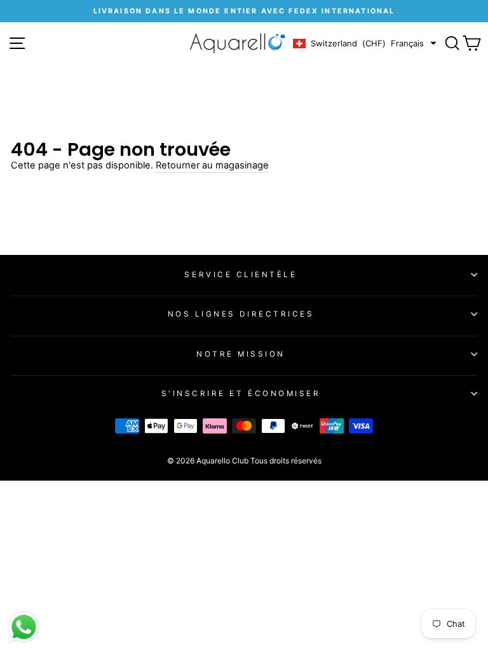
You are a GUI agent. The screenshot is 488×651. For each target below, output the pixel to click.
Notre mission (240, 354)
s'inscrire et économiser (241, 393)
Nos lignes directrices (241, 314)
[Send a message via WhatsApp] (23, 627)
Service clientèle (240, 274)
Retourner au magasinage (212, 165)
